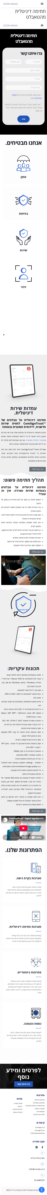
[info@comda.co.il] (42, 1164)
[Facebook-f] (42, 1147)
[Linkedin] (36, 1147)
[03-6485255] (42, 1175)
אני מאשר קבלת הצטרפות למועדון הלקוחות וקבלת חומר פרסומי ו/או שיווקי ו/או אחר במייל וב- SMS (23, 107)
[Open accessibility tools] (42, 1190)
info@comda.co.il (37, 1169)
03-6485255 (39, 1180)
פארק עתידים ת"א (38, 1158)
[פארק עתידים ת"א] (42, 1153)
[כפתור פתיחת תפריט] (42, 3)
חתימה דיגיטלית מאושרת (35, 440)
